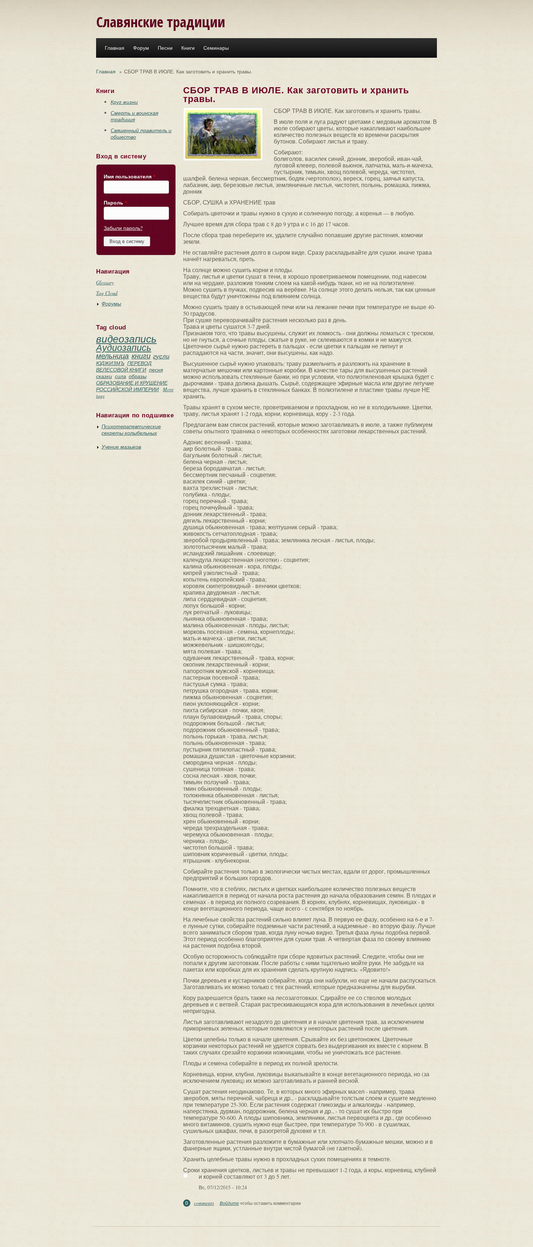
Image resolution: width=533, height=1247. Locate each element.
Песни (165, 48)
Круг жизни (124, 101)
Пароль (115, 202)
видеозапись (126, 338)
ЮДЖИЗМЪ (110, 363)
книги (141, 355)
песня (156, 369)
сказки (104, 376)
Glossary (105, 282)
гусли (161, 356)
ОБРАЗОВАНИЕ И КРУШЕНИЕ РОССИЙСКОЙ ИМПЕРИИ (132, 386)
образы (137, 376)
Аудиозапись (123, 347)
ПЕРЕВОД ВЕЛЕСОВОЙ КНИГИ (124, 366)
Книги (188, 48)
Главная (114, 48)
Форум (141, 48)
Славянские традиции (160, 21)
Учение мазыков (121, 446)
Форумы (111, 303)
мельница (112, 355)
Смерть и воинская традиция (134, 116)
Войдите (229, 1203)
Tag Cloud (106, 293)
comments (204, 1202)
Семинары (216, 48)
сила (120, 376)
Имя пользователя (130, 176)
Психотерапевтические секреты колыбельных (131, 429)
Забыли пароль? (123, 227)
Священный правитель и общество (141, 133)
